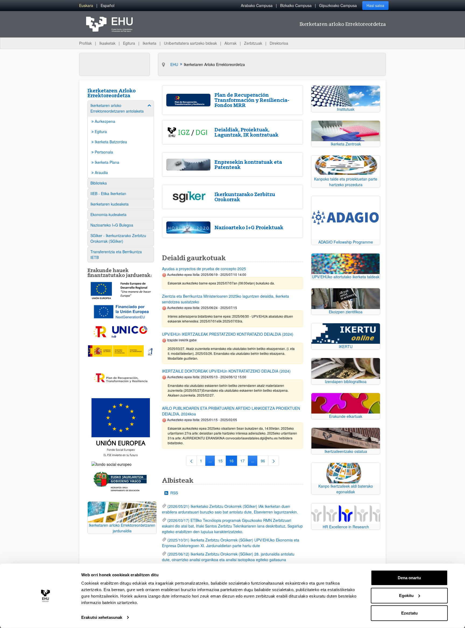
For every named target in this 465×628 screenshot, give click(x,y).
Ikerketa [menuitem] (149, 43)
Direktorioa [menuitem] (279, 43)
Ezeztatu (409, 613)
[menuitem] (86, 5)
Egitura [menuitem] (129, 43)
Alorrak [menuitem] (230, 43)
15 (222, 462)
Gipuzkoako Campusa (338, 5)
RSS (174, 492)
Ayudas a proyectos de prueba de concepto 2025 (204, 268)
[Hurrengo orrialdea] (273, 461)
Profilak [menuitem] (85, 43)
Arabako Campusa (257, 5)
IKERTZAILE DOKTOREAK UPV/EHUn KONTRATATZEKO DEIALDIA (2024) (226, 371)
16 (233, 462)
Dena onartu (409, 577)
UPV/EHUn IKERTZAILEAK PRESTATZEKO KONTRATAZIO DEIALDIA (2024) (227, 334)
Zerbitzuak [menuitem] (253, 43)
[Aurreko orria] (191, 461)
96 (265, 462)
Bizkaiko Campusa (296, 5)
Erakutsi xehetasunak (101, 617)
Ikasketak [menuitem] (107, 43)
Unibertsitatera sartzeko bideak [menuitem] (190, 43)
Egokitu (406, 595)
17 (244, 462)
